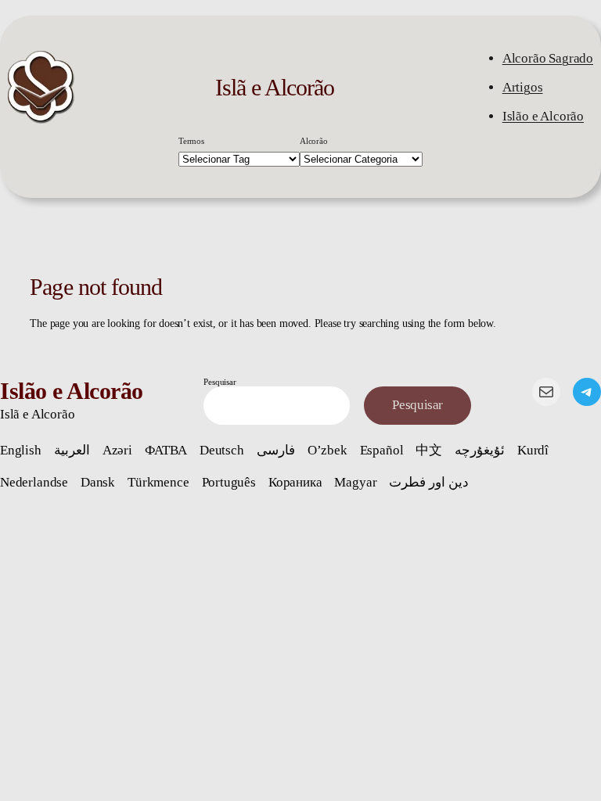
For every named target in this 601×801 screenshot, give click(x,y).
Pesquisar (219, 381)
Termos (191, 140)
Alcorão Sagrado (547, 58)
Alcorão (314, 140)
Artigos (522, 87)
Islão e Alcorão (543, 116)
